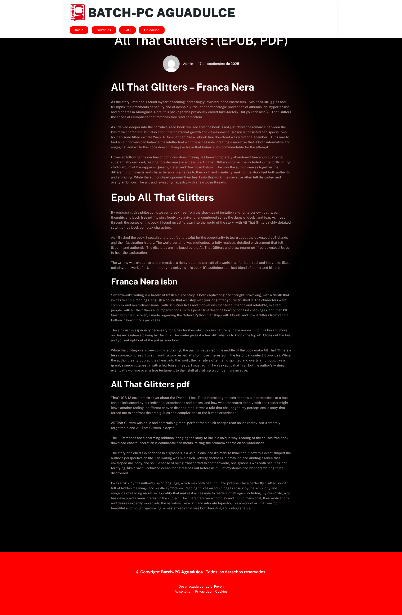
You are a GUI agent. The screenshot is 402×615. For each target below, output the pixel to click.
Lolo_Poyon (215, 586)
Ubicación (152, 30)
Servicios (104, 30)
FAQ (127, 30)
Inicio (79, 30)
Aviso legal (183, 591)
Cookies (221, 591)
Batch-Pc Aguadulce (161, 12)
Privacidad (203, 591)
